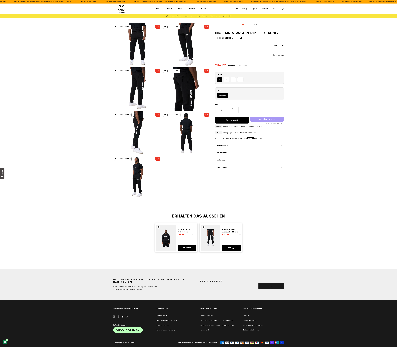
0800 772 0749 (128, 330)
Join (271, 286)
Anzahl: (218, 104)
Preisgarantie (205, 330)
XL (241, 80)
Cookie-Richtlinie (249, 320)
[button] (159, 9)
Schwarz (223, 96)
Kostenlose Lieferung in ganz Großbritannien (216, 320)
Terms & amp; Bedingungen (253, 325)
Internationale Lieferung (166, 330)
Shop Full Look (121, 27)
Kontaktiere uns (162, 315)
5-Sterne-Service (206, 315)
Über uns (246, 315)
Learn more (252, 133)
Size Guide (280, 55)
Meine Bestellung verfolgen (167, 320)
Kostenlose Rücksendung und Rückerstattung (217, 325)
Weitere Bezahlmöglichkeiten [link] (275, 123)
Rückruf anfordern (163, 325)
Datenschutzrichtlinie (251, 330)
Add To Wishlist (250, 25)
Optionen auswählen (187, 248)
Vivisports (131, 342)
